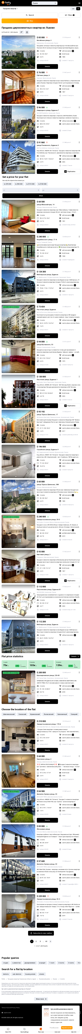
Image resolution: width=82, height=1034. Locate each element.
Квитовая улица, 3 (43, 554)
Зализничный (46, 347)
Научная (39, 78)
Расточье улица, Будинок (46, 309)
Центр (39, 242)
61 (46, 941)
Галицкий (44, 242)
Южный (39, 347)
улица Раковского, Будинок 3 (48, 145)
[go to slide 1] (17, 67)
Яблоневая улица (43, 829)
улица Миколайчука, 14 (45, 204)
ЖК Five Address (42, 148)
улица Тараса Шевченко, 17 (47, 414)
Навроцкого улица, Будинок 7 (48, 110)
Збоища (39, 207)
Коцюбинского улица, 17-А (47, 239)
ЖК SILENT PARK (42, 797)
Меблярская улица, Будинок (47, 274)
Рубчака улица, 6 (43, 75)
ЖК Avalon (40, 522)
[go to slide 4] (19, 102)
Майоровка (40, 43)
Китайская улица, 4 (44, 40)
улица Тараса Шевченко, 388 (48, 484)
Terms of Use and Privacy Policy (11, 1007)
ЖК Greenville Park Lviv (43, 727)
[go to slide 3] (19, 67)
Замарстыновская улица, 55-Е (48, 519)
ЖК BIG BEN (40, 592)
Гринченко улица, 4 (44, 759)
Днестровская (53, 277)
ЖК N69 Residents (42, 113)
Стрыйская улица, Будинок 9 (47, 449)
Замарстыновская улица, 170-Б (49, 724)
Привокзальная (55, 417)
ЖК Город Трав (41, 678)
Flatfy (3, 979)
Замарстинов (55, 727)
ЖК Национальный (42, 452)
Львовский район (44, 979)
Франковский (47, 78)
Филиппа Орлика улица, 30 (47, 794)
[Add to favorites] (33, 37)
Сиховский (51, 113)
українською (7, 1012)
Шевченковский (47, 207)
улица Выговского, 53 (45, 344)
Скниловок (50, 678)
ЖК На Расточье (42, 312)
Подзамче (40, 557)
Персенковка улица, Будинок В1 (49, 589)
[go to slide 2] (18, 67)
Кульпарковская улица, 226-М (48, 675)
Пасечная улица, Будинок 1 (47, 379)
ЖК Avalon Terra (41, 382)
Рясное (39, 487)
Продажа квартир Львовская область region (22, 979)
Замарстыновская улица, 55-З (48, 899)
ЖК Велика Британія (43, 417)
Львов (56, 43)
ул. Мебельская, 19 (43, 277)
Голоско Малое (49, 522)
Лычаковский (49, 43)
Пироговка (50, 382)
